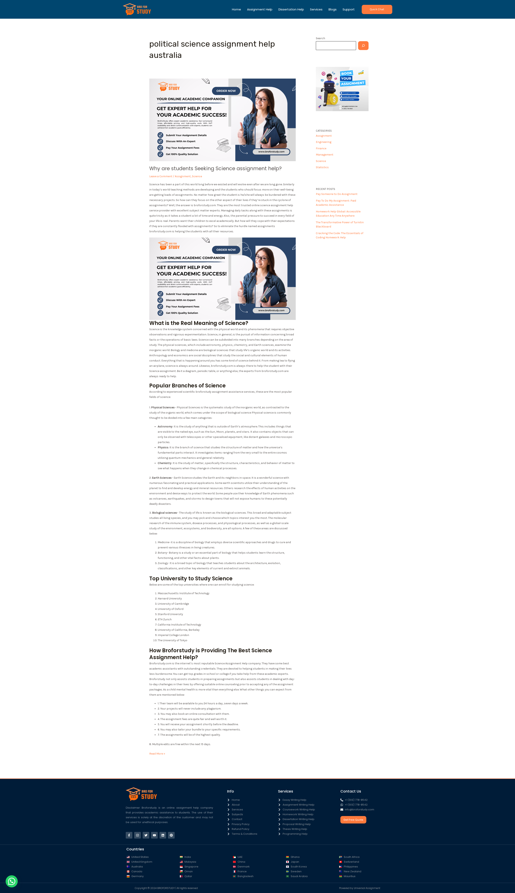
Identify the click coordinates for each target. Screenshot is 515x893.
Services (316, 9)
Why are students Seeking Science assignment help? (215, 168)
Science (197, 176)
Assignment (183, 176)
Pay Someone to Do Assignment (336, 194)
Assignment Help (259, 9)
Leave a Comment (160, 176)
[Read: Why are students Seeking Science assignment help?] (222, 119)
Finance (321, 148)
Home (236, 9)
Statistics (322, 167)
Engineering (323, 142)
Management (324, 154)
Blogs (333, 9)
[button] (377, 9)
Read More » (157, 753)
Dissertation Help (291, 9)
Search (320, 38)
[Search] (363, 45)
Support (349, 9)
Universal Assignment (367, 888)
